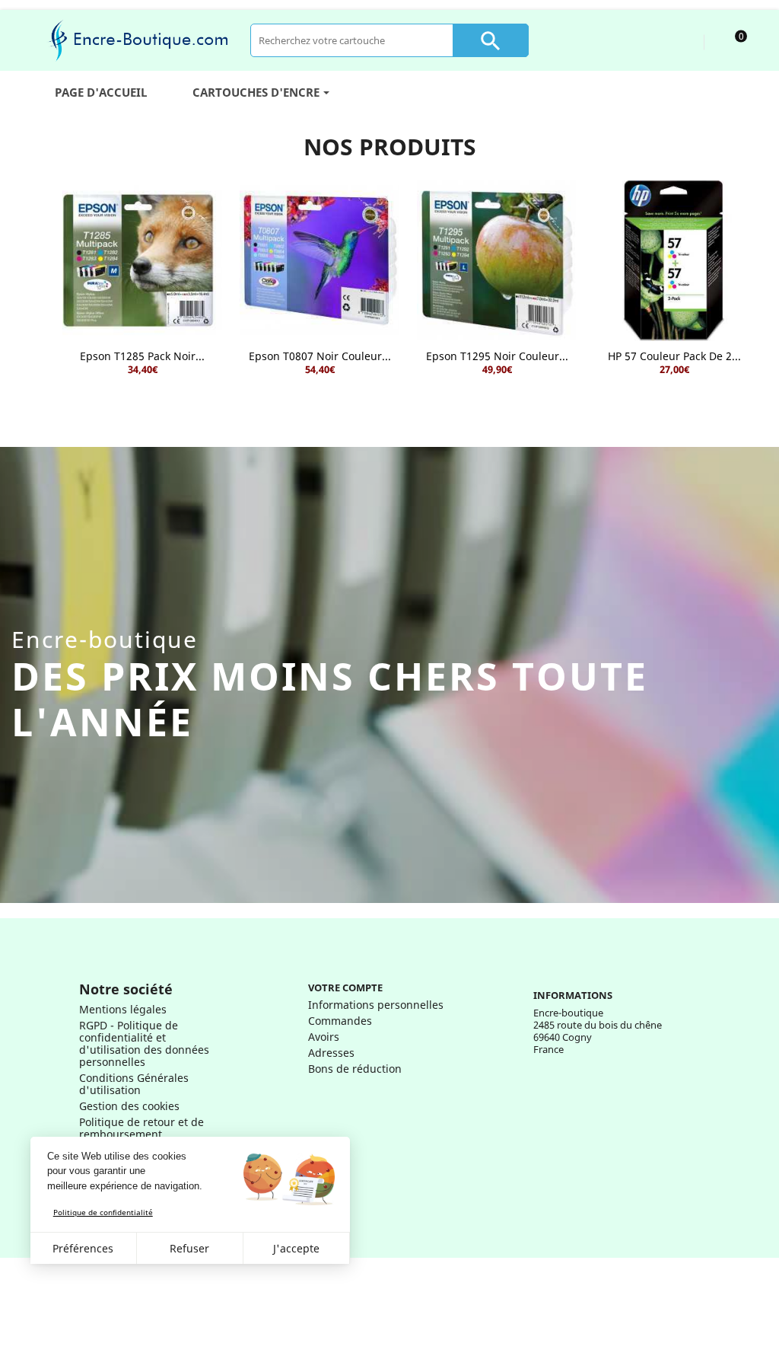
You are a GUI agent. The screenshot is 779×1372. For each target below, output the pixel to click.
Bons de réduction (355, 1068)
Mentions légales (123, 1009)
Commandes (340, 1020)
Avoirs (323, 1036)
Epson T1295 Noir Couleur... (497, 356)
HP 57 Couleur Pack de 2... (674, 356)
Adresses (331, 1052)
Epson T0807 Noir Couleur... (320, 356)
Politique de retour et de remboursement (141, 1128)
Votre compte (345, 987)
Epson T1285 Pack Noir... (142, 356)
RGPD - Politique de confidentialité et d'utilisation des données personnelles (144, 1043)
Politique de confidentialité (103, 1212)
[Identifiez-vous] (678, 40)
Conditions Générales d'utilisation (134, 1083)
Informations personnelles (376, 1004)
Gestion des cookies (129, 1106)
